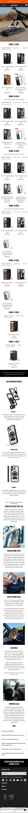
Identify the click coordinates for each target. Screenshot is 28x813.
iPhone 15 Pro (16, 157)
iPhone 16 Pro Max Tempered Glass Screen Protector (20, 144)
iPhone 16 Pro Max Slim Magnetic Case (7, 143)
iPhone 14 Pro (16, 211)
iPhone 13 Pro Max (6, 263)
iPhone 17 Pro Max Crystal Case (21, 67)
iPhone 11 (19, 345)
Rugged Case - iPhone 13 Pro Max (7, 283)
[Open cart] (25, 5)
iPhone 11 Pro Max (10, 345)
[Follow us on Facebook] (3, 780)
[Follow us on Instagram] (10, 780)
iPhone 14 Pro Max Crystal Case (21, 231)
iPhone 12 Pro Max (9, 315)
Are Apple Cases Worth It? (8, 731)
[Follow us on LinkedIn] (24, 780)
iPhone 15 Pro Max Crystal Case (21, 176)
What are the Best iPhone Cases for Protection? (13, 735)
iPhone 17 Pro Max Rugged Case (7, 67)
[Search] (4, 5)
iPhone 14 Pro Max (6, 211)
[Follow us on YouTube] (17, 780)
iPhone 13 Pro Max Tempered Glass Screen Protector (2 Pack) (7, 305)
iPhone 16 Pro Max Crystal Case (21, 122)
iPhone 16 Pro (16, 102)
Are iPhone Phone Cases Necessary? (10, 739)
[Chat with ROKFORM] (25, 810)
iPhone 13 (24, 263)
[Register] (24, 773)
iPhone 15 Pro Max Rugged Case (7, 176)
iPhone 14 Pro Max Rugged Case (7, 231)
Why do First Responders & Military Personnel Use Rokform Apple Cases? (13, 744)
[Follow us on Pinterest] (14, 780)
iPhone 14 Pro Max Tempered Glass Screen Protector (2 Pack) (7, 253)
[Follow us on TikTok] (21, 780)
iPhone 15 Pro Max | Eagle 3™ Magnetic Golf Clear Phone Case (7, 198)
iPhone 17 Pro (16, 47)
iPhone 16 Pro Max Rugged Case (7, 122)
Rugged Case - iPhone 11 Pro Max (14, 364)
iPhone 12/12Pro (20, 315)
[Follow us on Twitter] (6, 780)
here (23, 99)
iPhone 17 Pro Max (6, 47)
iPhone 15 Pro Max (6, 157)
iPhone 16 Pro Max (6, 102)
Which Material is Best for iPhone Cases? (11, 749)
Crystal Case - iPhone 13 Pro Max (21, 283)
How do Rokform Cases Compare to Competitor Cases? (13, 754)
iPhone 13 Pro (16, 263)
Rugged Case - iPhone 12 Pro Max (14, 335)
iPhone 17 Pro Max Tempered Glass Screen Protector (20, 89)
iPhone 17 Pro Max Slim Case (7, 88)
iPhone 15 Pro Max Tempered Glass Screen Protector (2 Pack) (20, 198)
